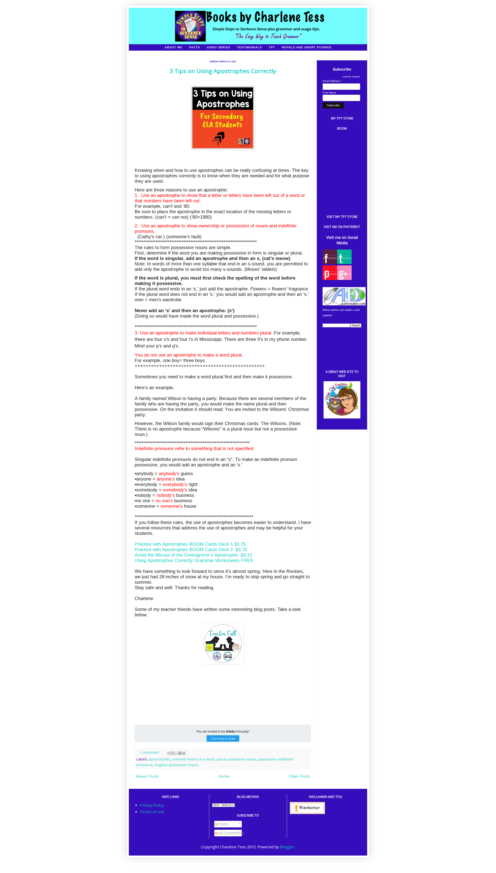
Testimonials (249, 47)
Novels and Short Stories (307, 47)
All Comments (230, 833)
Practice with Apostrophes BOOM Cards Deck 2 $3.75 (191, 549)
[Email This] (169, 753)
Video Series (218, 47)
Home (223, 776)
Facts (194, 47)
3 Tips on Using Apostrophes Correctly (223, 71)
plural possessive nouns (236, 759)
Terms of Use (152, 811)
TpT (272, 47)
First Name (329, 92)
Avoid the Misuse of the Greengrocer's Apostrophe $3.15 (193, 555)
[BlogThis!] (173, 753)
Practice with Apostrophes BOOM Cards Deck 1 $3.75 (190, 544)
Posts (222, 824)
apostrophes (159, 759)
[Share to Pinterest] (184, 753)
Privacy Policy (152, 805)
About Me (173, 47)
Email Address (332, 81)
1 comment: (150, 752)
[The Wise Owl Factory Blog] (342, 417)
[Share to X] (176, 753)
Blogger (287, 847)
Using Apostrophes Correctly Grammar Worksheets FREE (194, 560)
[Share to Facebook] (180, 753)
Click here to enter (222, 738)
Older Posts (299, 776)
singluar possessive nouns (176, 764)
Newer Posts (147, 776)
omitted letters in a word (193, 759)
